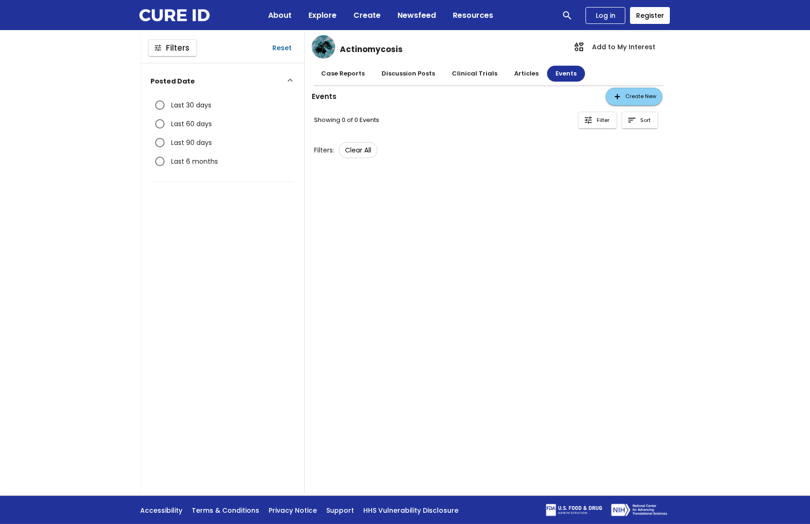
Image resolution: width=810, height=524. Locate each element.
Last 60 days (191, 124)
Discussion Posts (408, 73)
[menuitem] (614, 47)
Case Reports (343, 73)
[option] (358, 150)
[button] (222, 81)
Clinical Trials (474, 73)
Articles (526, 73)
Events (566, 73)
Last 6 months (194, 161)
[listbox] (358, 150)
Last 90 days (191, 142)
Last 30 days (191, 105)
